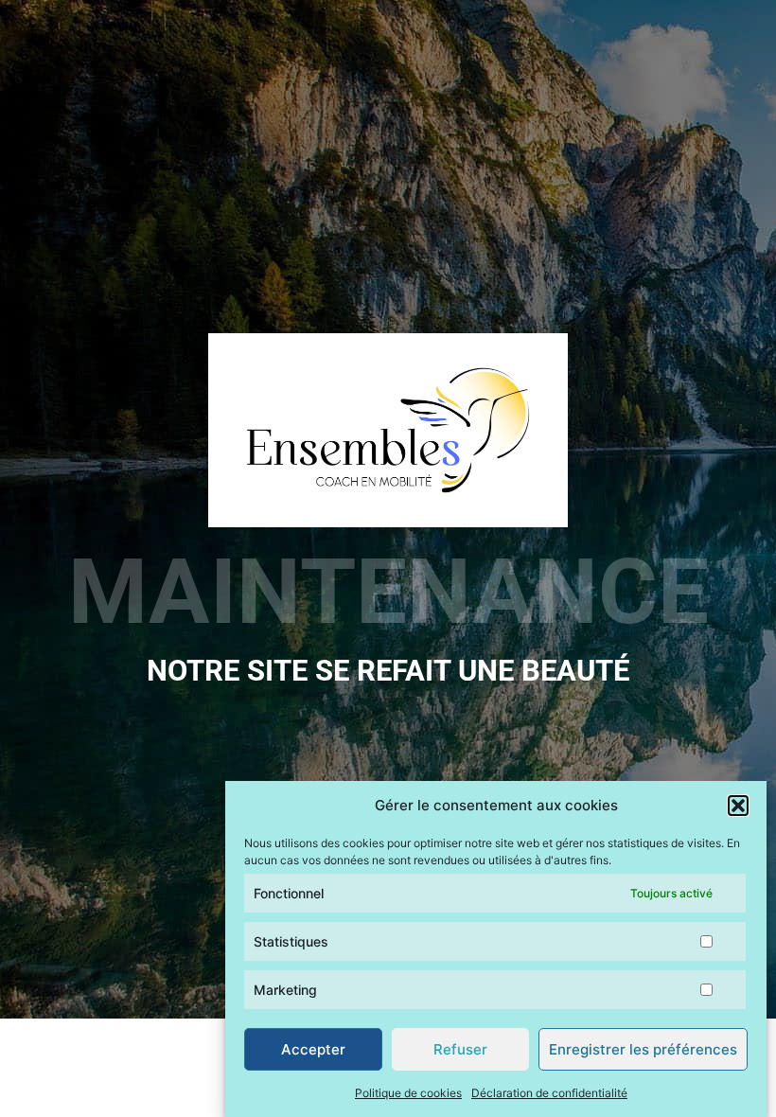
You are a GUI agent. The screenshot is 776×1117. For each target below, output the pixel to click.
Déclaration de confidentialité (549, 1093)
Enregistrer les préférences (643, 1049)
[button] (738, 805)
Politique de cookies (408, 1093)
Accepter (313, 1049)
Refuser (460, 1049)
